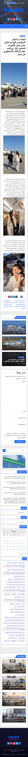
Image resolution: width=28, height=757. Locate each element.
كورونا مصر (17, 603)
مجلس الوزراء (22, 606)
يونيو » (19, 553)
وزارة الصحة (22, 640)
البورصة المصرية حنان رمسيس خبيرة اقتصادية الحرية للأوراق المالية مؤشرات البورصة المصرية (14, 573)
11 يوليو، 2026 (20, 720)
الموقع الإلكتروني (21, 424)
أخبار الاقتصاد (22, 562)
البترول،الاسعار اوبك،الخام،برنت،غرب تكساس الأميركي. (15, 566)
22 (14, 546)
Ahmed (23, 492)
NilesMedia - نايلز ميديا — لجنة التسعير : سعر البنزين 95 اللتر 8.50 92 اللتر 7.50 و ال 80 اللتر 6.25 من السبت (14, 499)
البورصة (8, 569)
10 (7, 540)
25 (4, 546)
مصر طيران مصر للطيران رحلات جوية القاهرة (15, 632)
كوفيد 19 (12, 603)
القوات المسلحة (12, 587)
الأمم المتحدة (14, 562)
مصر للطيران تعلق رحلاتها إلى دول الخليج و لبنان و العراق (15, 345)
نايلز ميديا (12, 635)
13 (20, 543)
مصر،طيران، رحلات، (20, 614)
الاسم (23, 411)
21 (17, 546)
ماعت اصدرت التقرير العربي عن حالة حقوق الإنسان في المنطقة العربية (14, 701)
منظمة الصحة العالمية (20, 635)
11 (4, 540)
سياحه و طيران (21, 325)
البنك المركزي (15, 569)
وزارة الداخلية (22, 638)
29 (14, 549)
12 (23, 543)
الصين (23, 587)
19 (23, 546)
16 (10, 543)
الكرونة (5, 587)
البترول (8, 562)
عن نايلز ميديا (18, 754)
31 (7, 549)
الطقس (18, 587)
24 (7, 546)
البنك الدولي (22, 569)
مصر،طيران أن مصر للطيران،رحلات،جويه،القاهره (14, 623)
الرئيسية (24, 754)
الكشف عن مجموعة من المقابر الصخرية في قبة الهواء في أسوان (14, 361)
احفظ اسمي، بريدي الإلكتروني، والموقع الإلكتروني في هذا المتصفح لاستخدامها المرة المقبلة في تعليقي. (15, 435)
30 (10, 549)
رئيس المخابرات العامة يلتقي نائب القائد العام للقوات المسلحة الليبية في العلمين (14, 685)
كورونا (23, 603)
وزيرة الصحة (7, 640)
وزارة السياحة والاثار (13, 638)
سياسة (23, 664)
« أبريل (23, 553)
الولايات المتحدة (21, 594)
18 (4, 543)
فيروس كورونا (17, 597)
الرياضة (22, 713)
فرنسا (23, 597)
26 (23, 549)
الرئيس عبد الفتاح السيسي (19, 579)
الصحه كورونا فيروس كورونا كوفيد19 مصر (16, 584)
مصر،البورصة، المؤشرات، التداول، (17, 612)
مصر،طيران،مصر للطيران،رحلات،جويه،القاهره (15, 620)
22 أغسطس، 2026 (19, 687)
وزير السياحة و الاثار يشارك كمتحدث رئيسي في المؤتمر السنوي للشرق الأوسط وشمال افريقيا (20, 304)
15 (14, 543)
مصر (16, 606)
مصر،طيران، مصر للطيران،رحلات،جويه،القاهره (15, 617)
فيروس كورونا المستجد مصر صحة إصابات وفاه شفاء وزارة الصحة (15, 600)
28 (17, 549)
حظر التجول (13, 594)
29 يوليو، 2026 (20, 703)
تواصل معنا (12, 754)
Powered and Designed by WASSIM (11, 749)
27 (20, 549)
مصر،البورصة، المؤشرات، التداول (17, 609)
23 (10, 546)
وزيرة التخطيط (14, 640)
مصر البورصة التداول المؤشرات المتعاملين (16, 625)
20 (20, 546)
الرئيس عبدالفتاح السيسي (19, 576)
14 (17, 543)
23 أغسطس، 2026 (19, 671)
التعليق (23, 381)
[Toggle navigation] (13, 26)
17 (7, 543)
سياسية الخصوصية (5, 754)
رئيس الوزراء (7, 594)
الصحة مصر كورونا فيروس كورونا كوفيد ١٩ (15, 582)
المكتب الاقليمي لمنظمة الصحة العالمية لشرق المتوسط (15, 591)
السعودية (10, 579)
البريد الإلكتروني (21, 417)
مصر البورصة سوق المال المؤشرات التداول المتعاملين (15, 629)
